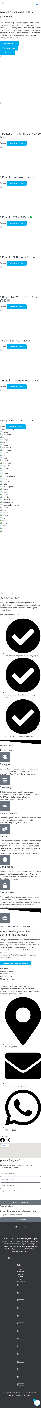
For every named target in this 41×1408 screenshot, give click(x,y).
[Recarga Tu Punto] (5, 5)
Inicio (20, 1269)
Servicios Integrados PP (24, 1395)
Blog (20, 1279)
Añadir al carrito (16, 143)
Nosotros (20, 1272)
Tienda (20, 1277)
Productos (20, 1274)
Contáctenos (20, 1282)
